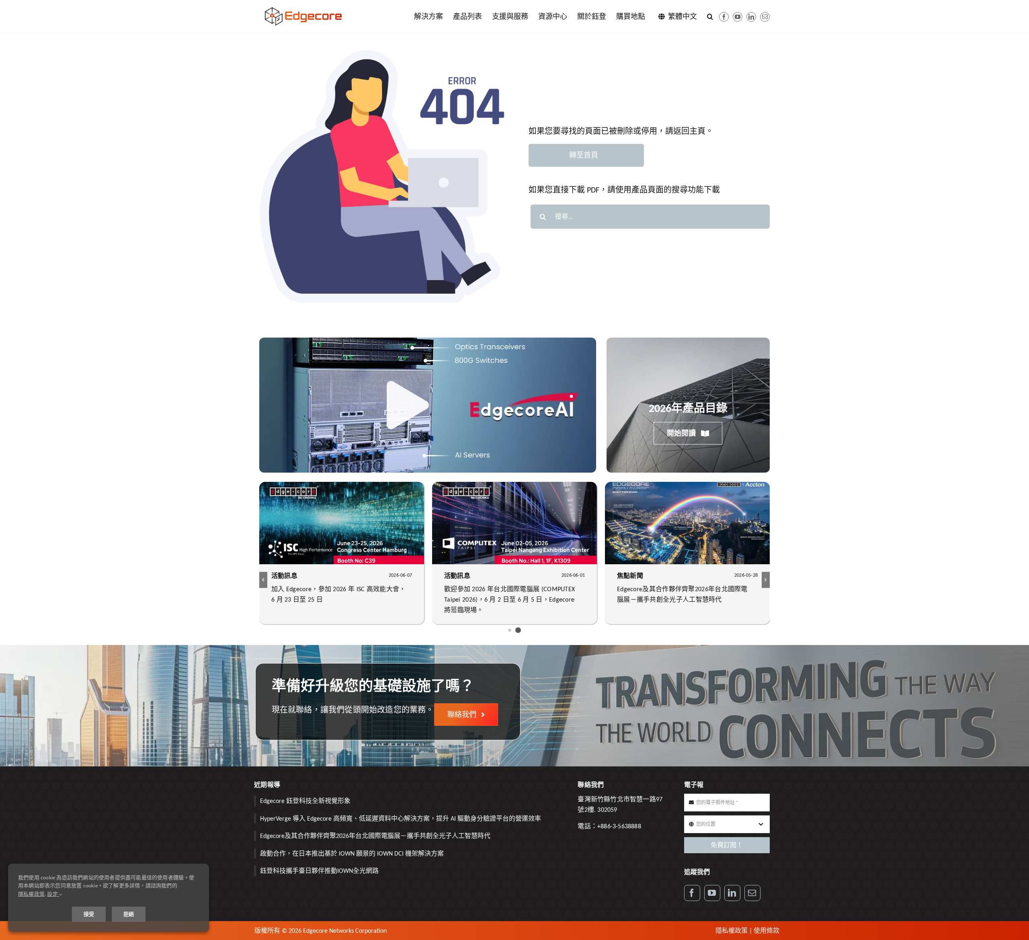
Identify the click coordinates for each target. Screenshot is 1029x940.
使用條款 (766, 930)
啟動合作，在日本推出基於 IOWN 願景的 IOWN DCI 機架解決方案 (352, 853)
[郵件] (765, 17)
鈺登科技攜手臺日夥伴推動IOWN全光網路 (319, 870)
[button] (710, 16)
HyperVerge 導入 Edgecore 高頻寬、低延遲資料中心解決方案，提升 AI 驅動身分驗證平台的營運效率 (400, 818)
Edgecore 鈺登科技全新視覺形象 (305, 801)
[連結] (751, 17)
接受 (89, 914)
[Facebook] (724, 17)
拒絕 (128, 914)
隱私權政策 (731, 930)
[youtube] (737, 17)
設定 (53, 894)
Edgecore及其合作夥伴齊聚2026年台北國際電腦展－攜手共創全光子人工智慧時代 (375, 836)
